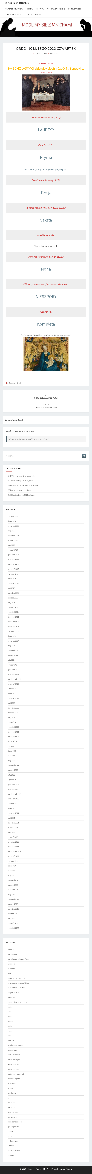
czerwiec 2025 (13, 583)
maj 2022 (11, 760)
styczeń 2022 (13, 779)
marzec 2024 (13, 655)
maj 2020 (11, 875)
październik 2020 (14, 851)
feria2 (10, 1012)
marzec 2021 (13, 827)
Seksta (46, 220)
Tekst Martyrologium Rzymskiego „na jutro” (46, 169)
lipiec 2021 (12, 808)
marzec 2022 (13, 770)
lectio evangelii (14, 1059)
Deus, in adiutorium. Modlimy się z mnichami (28, 439)
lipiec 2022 (12, 751)
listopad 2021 (13, 789)
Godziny (30, 9)
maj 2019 (11, 894)
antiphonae (12, 954)
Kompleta (46, 324)
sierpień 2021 (13, 803)
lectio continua (14, 1055)
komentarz (12, 1050)
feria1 (10, 1007)
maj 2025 (11, 588)
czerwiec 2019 (13, 889)
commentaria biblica (16, 978)
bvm (9, 973)
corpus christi (13, 992)
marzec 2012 (13, 913)
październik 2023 (14, 679)
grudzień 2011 (13, 928)
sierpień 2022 (13, 746)
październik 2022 (14, 736)
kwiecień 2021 (13, 823)
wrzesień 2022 (13, 741)
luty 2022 (11, 775)
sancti (10, 1131)
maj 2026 (11, 531)
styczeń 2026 (13, 550)
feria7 (10, 1035)
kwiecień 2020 (13, 880)
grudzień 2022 (13, 727)
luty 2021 (11, 832)
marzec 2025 (13, 598)
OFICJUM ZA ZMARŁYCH (34, 15)
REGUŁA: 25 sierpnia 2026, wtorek (21, 495)
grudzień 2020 (13, 842)
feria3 (10, 1016)
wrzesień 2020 (13, 856)
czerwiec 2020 (13, 870)
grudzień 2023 (13, 669)
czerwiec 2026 (13, 526)
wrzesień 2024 (13, 626)
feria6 (10, 1031)
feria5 (10, 1026)
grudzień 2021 (13, 784)
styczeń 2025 (13, 607)
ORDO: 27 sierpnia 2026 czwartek (21, 476)
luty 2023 (11, 717)
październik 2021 (14, 794)
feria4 (10, 1021)
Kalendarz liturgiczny (13, 15)
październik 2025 (14, 564)
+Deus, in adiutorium (17, 2)
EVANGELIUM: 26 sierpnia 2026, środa (23, 485)
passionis (11, 1107)
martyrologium (14, 1078)
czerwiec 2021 (13, 813)
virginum (11, 1155)
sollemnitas (13, 1141)
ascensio (11, 968)
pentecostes (13, 1112)
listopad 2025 (13, 559)
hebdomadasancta (15, 1045)
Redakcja (54, 53)
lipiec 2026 (12, 521)
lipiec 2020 (12, 866)
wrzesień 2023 (13, 684)
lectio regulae (13, 1069)
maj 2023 (11, 703)
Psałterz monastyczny (14, 9)
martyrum (12, 1083)
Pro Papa (40, 9)
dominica (11, 997)
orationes (12, 1093)
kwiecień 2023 (13, 708)
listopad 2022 (13, 732)
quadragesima (13, 1126)
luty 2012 (11, 918)
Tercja (46, 192)
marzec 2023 (13, 712)
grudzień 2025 (13, 554)
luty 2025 (11, 602)
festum (11, 1040)
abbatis (11, 949)
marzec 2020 (13, 885)
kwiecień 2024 (13, 650)
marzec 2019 (13, 904)
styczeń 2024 (13, 665)
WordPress (52, 1169)
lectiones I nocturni (16, 1074)
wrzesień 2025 (13, 569)
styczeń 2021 (13, 837)
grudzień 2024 (13, 612)
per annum (12, 1117)
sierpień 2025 (13, 574)
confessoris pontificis (16, 987)
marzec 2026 (13, 540)
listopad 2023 (13, 674)
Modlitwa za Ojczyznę (56, 9)
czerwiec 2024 (13, 641)
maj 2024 (11, 645)
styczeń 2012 (13, 923)
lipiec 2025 (12, 578)
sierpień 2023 (13, 688)
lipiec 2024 (12, 636)
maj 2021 (11, 818)
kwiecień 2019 (13, 899)
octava (10, 1088)
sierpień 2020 (13, 861)
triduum (11, 1145)
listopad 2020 (13, 846)
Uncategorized (15, 383)
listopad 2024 (13, 617)
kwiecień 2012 (13, 909)
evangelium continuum (17, 1002)
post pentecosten (15, 1122)
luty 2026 (11, 545)
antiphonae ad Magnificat (18, 959)
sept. (10, 1136)
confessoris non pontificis (18, 983)
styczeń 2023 (13, 722)
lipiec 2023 (12, 693)
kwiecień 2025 (13, 593)
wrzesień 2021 (13, 799)
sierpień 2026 (13, 516)
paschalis (11, 1102)
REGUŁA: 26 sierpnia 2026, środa (21, 480)
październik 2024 (14, 621)
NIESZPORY (46, 296)
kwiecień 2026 (13, 535)
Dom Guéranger (74, 9)
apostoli (11, 964)
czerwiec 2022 (13, 756)
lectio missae (13, 1064)
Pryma (46, 157)
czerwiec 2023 (13, 698)
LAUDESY (46, 129)
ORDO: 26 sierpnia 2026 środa (19, 490)
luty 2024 (11, 660)
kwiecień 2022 (13, 765)
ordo (10, 1098)
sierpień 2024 (13, 631)
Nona (46, 269)
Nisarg (69, 1169)
